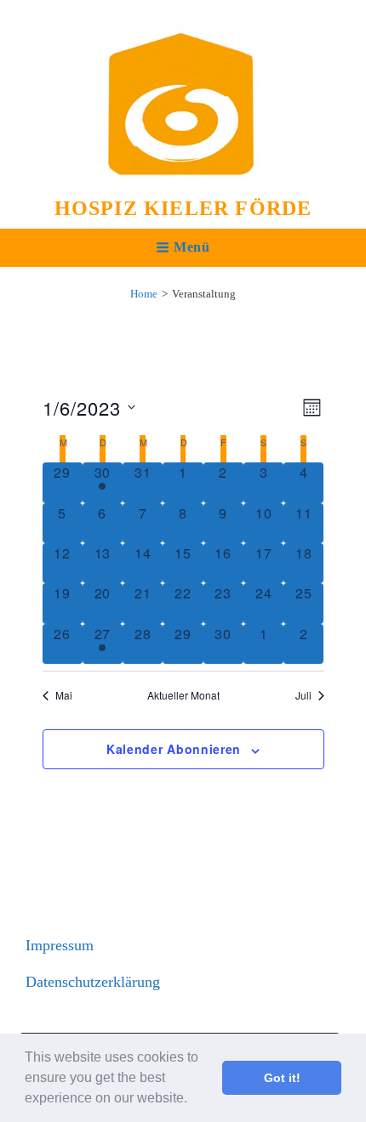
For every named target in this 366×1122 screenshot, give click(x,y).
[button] (193, 1099)
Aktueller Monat (183, 695)
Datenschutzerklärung (93, 981)
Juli (303, 695)
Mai (63, 695)
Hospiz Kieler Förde (183, 208)
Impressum (60, 945)
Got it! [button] (282, 1078)
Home (143, 293)
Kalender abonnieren (173, 748)
